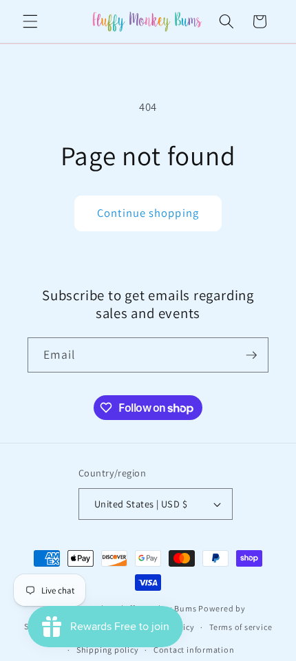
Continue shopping (148, 212)
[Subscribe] (251, 355)
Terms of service (240, 627)
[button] (30, 21)
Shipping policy (107, 649)
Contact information (194, 649)
